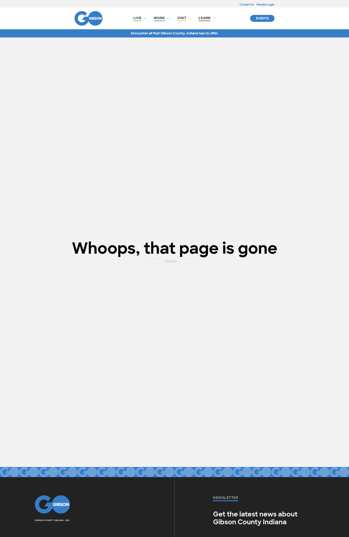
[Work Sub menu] (168, 18)
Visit (181, 18)
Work (159, 18)
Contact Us (247, 4)
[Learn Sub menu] (214, 18)
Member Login (265, 4)
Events (262, 18)
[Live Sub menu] (145, 18)
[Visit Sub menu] (189, 18)
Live (137, 18)
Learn (204, 18)
